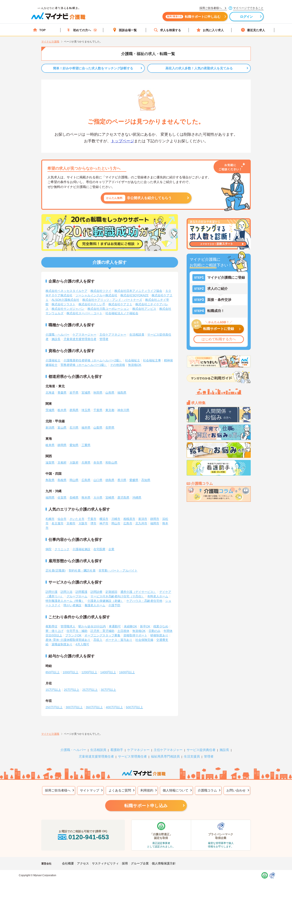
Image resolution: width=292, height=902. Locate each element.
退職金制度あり (62, 644)
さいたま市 (76, 519)
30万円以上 (108, 689)
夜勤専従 (52, 626)
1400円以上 (108, 672)
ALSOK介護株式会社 (65, 299)
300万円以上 (74, 707)
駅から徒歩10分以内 (92, 626)
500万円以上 (134, 707)
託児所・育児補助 (102, 631)
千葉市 (91, 519)
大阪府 (73, 462)
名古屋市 (57, 523)
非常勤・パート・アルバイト (118, 570)
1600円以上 (127, 672)
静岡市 (154, 519)
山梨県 (97, 427)
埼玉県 (85, 410)
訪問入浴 (66, 592)
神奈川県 (123, 410)
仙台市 (62, 519)
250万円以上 (54, 707)
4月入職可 (82, 644)
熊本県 (85, 497)
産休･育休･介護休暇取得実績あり (68, 640)
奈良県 (97, 462)
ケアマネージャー (84, 334)
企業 (111, 549)
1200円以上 (89, 672)
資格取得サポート (135, 635)
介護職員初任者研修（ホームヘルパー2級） (92, 360)
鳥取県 (50, 480)
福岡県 (50, 497)
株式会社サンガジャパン (68, 308)
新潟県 (50, 427)
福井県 (85, 427)
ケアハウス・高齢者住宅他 (144, 600)
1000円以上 (70, 672)
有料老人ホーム (157, 596)
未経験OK (130, 626)
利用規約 (146, 790)
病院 (49, 549)
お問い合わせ (236, 790)
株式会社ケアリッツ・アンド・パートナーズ (112, 299)
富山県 (62, 427)
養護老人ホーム (94, 605)
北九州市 (141, 523)
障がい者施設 (72, 605)
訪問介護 (52, 592)
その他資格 (117, 365)
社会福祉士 (132, 360)
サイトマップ (89, 790)
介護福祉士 (53, 360)
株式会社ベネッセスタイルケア (66, 290)
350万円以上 (94, 707)
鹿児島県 (123, 497)
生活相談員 (136, 334)
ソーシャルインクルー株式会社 (96, 295)
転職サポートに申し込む (194, 16)
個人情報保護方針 (164, 863)
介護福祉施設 (81, 549)
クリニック (62, 549)
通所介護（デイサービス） (138, 592)
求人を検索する (170, 30)
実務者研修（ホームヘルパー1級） (83, 365)
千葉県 (97, 410)
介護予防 (114, 605)
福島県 (121, 392)
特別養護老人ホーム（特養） (65, 600)
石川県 (73, 427)
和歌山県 (111, 462)
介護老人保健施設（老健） (105, 600)
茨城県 (50, 410)
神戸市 (103, 523)
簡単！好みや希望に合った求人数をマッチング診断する (93, 68)
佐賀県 (62, 497)
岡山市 (115, 523)
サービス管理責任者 (132, 756)
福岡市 (154, 523)
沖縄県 (136, 497)
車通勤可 (115, 626)
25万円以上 (90, 689)
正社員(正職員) (56, 570)
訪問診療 (96, 592)
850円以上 (53, 672)
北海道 (50, 392)
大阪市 (82, 523)
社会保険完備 (144, 640)
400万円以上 (114, 707)
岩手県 (73, 392)
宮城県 (85, 392)
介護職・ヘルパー (57, 334)
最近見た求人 (256, 30)
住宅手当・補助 (76, 631)
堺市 (93, 523)
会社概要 (68, 863)
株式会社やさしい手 (91, 304)
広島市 (127, 523)
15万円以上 (53, 689)
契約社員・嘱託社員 (82, 570)
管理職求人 (67, 626)
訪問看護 (81, 592)
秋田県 (97, 392)
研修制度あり (159, 635)
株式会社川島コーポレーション (108, 308)
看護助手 (116, 750)
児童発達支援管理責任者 (79, 339)
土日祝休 (123, 631)
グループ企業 (140, 863)
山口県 (97, 480)
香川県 (121, 480)
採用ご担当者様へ (58, 790)
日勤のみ (155, 631)
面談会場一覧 (128, 30)
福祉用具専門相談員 (165, 756)
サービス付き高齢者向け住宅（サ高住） (117, 596)
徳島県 (109, 480)
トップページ (122, 141)
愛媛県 (133, 480)
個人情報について (175, 790)
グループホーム (76, 596)
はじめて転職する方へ (219, 339)
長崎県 (73, 497)
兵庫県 (85, 462)
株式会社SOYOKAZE (134, 295)
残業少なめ (160, 626)
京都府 (62, 462)
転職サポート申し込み (146, 805)
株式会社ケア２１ (120, 304)
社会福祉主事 (152, 360)
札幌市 (50, 519)
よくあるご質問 (120, 790)
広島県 (85, 480)
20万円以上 (71, 689)
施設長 (56, 339)
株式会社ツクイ (100, 290)
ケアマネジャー (138, 750)
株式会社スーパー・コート (84, 313)
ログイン (246, 16)
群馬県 (73, 410)
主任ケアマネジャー (112, 334)
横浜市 (103, 519)
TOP (42, 30)
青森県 (62, 392)
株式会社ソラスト (63, 304)
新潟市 (142, 519)
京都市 (70, 523)
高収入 (97, 640)
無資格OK (134, 365)
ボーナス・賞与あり (118, 640)
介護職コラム (207, 790)
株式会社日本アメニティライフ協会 (138, 290)
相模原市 (129, 519)
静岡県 (62, 445)
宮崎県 (109, 497)
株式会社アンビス (144, 308)
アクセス (83, 863)
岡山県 (73, 480)
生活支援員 (192, 756)
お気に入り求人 (213, 30)
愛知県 (73, 445)
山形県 (109, 392)
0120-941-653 (88, 837)
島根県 (62, 480)
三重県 (85, 445)
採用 (125, 863)
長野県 (109, 427)
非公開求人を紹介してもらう (139, 198)
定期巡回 (111, 592)
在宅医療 (99, 549)
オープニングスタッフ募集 (102, 635)
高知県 (145, 480)
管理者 (103, 339)
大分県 (97, 497)
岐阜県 (50, 445)
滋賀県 (50, 462)
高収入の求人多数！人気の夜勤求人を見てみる (199, 68)
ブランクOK (73, 635)
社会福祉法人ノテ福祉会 (121, 313)
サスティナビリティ (105, 863)
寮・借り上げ (54, 631)
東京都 (109, 410)
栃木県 (62, 410)
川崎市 (115, 519)
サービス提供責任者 (201, 750)
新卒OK (145, 626)
